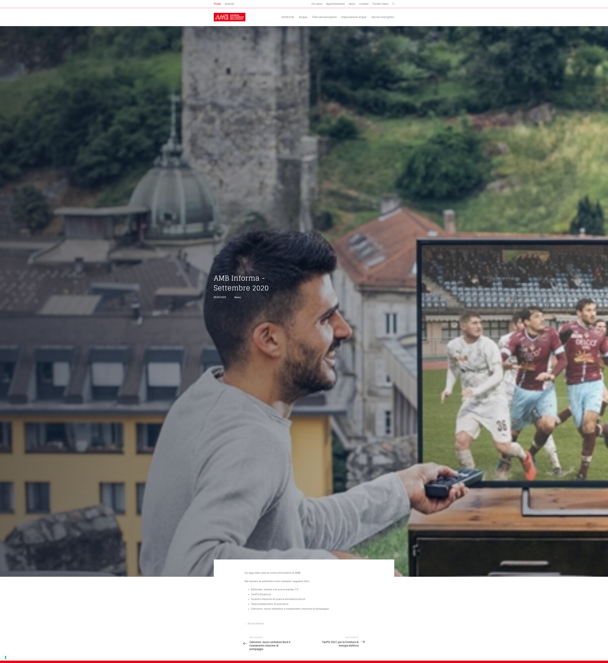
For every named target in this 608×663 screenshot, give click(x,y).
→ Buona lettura (254, 623)
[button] (393, 4)
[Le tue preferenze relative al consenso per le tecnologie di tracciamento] (6, 657)
